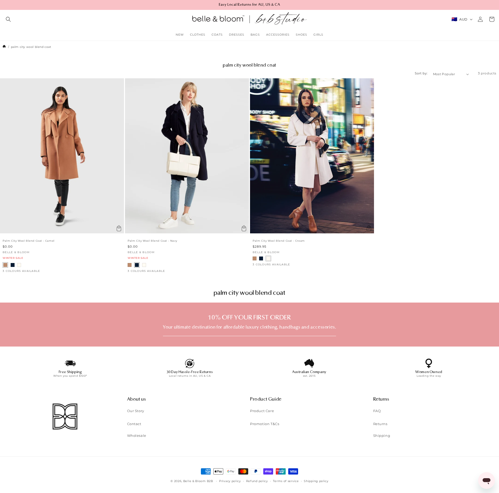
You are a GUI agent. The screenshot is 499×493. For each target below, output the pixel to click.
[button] (8, 19)
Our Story (135, 411)
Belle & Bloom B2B (198, 481)
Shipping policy (316, 481)
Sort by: (421, 73)
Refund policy (257, 481)
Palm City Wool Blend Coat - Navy (152, 240)
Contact (134, 424)
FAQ (377, 411)
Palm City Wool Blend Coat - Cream (279, 240)
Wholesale (136, 436)
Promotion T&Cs (264, 424)
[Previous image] (6, 156)
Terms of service (286, 481)
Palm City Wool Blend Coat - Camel (29, 240)
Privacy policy (230, 481)
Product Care (262, 411)
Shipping (381, 436)
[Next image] (118, 156)
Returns (380, 424)
